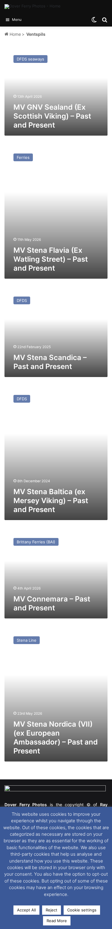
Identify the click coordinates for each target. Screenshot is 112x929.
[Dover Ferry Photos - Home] (32, 6)
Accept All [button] (26, 910)
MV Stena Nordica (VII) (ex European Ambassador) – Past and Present (55, 737)
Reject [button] (51, 910)
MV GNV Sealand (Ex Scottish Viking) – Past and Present (52, 116)
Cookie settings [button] (81, 910)
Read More (57, 920)
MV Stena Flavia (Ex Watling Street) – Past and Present (50, 259)
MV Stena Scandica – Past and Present (50, 362)
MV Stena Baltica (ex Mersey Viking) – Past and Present (50, 500)
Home (14, 34)
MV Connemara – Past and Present (51, 603)
